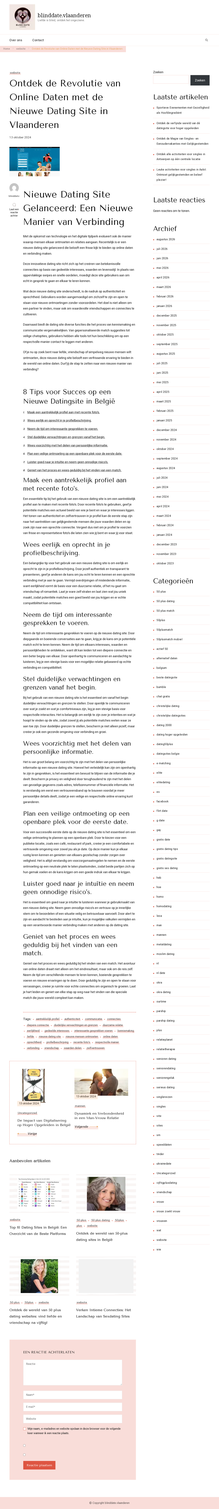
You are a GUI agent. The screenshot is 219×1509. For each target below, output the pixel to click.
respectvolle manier (107, 1042)
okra (159, 982)
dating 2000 (164, 725)
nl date (161, 973)
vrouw (160, 1201)
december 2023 (167, 544)
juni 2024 (162, 487)
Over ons (15, 40)
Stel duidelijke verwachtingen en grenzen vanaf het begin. (66, 437)
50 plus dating (100, 1220)
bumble (161, 687)
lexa (159, 915)
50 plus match (166, 610)
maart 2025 (164, 401)
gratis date (163, 839)
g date (161, 820)
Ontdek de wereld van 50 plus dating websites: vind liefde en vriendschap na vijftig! (35, 1316)
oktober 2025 (165, 334)
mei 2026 (163, 268)
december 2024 (167, 430)
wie (159, 1249)
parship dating (166, 1020)
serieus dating (166, 1087)
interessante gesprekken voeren (93, 1030)
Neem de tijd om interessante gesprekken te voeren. (62, 429)
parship (161, 1011)
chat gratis (163, 696)
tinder (160, 1154)
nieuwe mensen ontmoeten (82, 1036)
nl (158, 963)
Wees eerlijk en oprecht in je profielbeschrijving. (59, 420)
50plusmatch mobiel (169, 639)
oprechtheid (34, 1042)
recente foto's (82, 1042)
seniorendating (166, 1068)
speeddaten (164, 1144)
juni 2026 (162, 258)
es (158, 791)
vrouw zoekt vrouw (168, 1211)
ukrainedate (164, 1163)
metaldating (164, 944)
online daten (110, 1036)
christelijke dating (168, 706)
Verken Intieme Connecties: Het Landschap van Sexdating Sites (103, 1313)
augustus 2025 (166, 353)
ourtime (161, 1001)
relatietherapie (166, 1049)
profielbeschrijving (57, 1042)
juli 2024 (162, 477)
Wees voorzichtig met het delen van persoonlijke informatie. (67, 445)
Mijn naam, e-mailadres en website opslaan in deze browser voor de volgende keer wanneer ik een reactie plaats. (74, 1431)
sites (160, 1125)
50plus (119, 1220)
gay (159, 830)
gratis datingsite (167, 858)
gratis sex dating (167, 868)
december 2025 (167, 315)
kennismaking (126, 1030)
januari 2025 (164, 420)
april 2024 (163, 506)
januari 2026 (164, 306)
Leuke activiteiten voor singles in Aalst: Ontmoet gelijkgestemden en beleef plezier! (182, 174)
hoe (159, 887)
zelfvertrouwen (96, 1048)
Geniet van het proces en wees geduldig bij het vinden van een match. (74, 470)
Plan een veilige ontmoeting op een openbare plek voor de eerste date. (74, 453)
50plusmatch (165, 629)
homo (160, 896)
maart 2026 (164, 287)
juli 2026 (162, 249)
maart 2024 (164, 515)
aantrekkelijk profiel (47, 1019)
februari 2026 (165, 296)
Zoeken (158, 72)
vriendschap (51, 1048)
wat (159, 1230)
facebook (163, 801)
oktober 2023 (165, 563)
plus (79, 1225)
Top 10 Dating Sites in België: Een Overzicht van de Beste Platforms (38, 1230)
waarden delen (72, 1048)
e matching (164, 763)
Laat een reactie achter (15, 212)
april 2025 (163, 391)
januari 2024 (164, 534)
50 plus (81, 1220)
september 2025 (167, 344)
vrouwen (162, 1221)
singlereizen (164, 1097)
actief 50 (162, 649)
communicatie (93, 1019)
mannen (161, 934)
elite (159, 772)
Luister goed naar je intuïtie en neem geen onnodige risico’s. (67, 462)
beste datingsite (167, 677)
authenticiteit (72, 1019)
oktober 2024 (165, 449)
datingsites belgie (168, 753)
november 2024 (166, 439)
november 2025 (166, 325)
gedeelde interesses (57, 1030)
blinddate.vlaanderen (64, 15)
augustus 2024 (166, 468)
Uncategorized (166, 1173)
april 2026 (163, 277)
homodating (164, 906)
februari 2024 (165, 525)
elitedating (163, 782)
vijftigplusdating (167, 1182)
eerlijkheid (33, 1030)
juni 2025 (162, 372)
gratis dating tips (167, 849)
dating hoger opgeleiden (172, 734)
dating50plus (165, 744)
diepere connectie (38, 1025)
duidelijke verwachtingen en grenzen (76, 1025)
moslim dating (166, 954)
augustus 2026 (166, 239)
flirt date (162, 810)
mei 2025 (163, 382)
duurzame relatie (113, 1025)
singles (161, 1106)
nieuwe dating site (50, 1036)
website (15, 72)
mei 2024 (163, 496)
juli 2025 (162, 363)
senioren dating (166, 1058)
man (159, 925)
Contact (38, 40)
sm (158, 1135)
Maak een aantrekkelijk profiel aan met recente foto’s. (63, 412)
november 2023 (166, 554)
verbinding (33, 1048)
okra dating (164, 992)
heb (159, 877)
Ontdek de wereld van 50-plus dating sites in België (102, 1236)
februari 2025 (165, 410)
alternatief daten (167, 658)
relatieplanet (165, 1039)
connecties (114, 1019)
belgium (162, 668)
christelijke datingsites (171, 715)
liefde (30, 1036)
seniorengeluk (166, 1077)
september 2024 (167, 458)
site (159, 1116)
